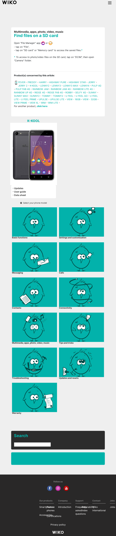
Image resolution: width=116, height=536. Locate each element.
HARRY (43, 82)
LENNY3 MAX (70, 85)
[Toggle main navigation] (110, 3)
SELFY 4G (80, 92)
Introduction (64, 507)
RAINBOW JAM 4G (61, 89)
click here (42, 106)
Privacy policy (58, 524)
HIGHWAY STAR (77, 82)
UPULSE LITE (57, 99)
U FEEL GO (82, 95)
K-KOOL (34, 85)
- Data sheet (19, 195)
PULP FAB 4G (23, 89)
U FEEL (69, 95)
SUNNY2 (35, 95)
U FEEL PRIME (28, 99)
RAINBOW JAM (41, 89)
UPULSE (43, 99)
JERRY (91, 82)
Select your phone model (34, 203)
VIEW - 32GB (90, 99)
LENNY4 (84, 85)
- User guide (19, 191)
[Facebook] (50, 488)
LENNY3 (56, 85)
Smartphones (46, 507)
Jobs (112, 507)
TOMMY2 (58, 95)
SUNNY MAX (21, 95)
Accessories (45, 515)
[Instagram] (58, 488)
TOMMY (46, 95)
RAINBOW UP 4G (23, 92)
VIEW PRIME (20, 102)
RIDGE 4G (40, 92)
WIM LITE (53, 102)
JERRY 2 (22, 85)
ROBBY (69, 92)
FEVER (22, 82)
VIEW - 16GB (73, 99)
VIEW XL (34, 102)
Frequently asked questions (81, 510)
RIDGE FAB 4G (56, 92)
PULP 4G (96, 85)
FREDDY (32, 82)
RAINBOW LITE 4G (83, 89)
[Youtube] (66, 488)
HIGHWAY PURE (58, 82)
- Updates (18, 188)
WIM (43, 102)
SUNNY (92, 92)
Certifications (54, 516)
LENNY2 (44, 85)
